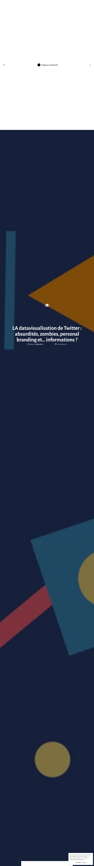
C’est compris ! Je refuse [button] (81, 862)
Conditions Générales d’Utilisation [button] (77, 859)
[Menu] (4, 65)
